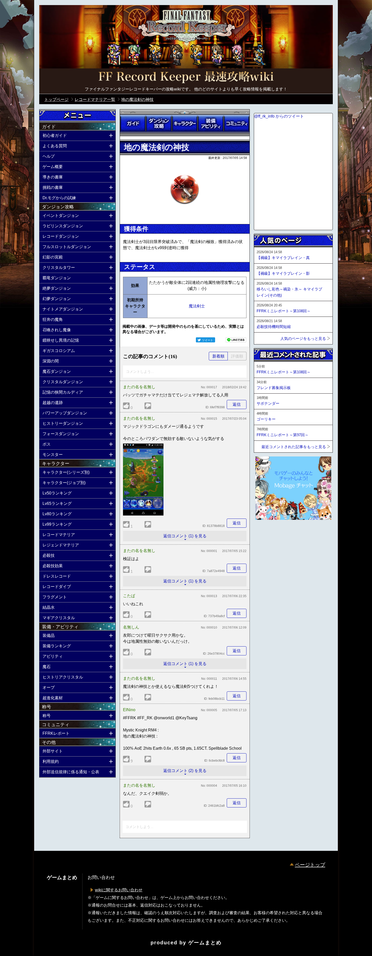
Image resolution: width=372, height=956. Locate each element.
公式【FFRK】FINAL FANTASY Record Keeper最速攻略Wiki (186, 77)
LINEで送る (235, 339)
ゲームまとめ (205, 942)
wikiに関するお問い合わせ (118, 890)
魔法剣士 (197, 306)
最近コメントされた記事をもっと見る (293, 447)
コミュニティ (237, 123)
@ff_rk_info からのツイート (279, 116)
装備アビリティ (210, 123)
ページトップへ (266, 533)
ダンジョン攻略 (159, 123)
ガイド (133, 123)
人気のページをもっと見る (303, 338)
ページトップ (310, 865)
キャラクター (185, 123)
